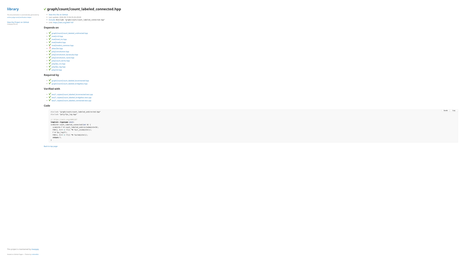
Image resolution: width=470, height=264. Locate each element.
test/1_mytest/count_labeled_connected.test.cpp (71, 100)
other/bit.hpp (57, 48)
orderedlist (35, 254)
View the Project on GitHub (18, 23)
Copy (453, 110)
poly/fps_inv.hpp (58, 64)
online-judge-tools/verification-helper (19, 17)
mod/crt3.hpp (57, 36)
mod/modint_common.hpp (62, 45)
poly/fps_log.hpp (58, 67)
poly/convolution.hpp (60, 51)
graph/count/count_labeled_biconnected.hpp (70, 80)
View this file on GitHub (58, 14)
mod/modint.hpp (58, 42)
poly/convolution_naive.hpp (62, 57)
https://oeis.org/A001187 (63, 22)
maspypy (35, 249)
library (13, 9)
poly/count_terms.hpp (60, 61)
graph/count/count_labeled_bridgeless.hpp (69, 83)
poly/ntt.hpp (56, 70)
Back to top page (51, 146)
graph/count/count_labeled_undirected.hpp (69, 33)
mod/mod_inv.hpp (59, 39)
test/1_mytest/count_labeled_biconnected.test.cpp (72, 94)
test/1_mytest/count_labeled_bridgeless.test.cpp (71, 97)
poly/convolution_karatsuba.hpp (64, 54)
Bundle (446, 110)
